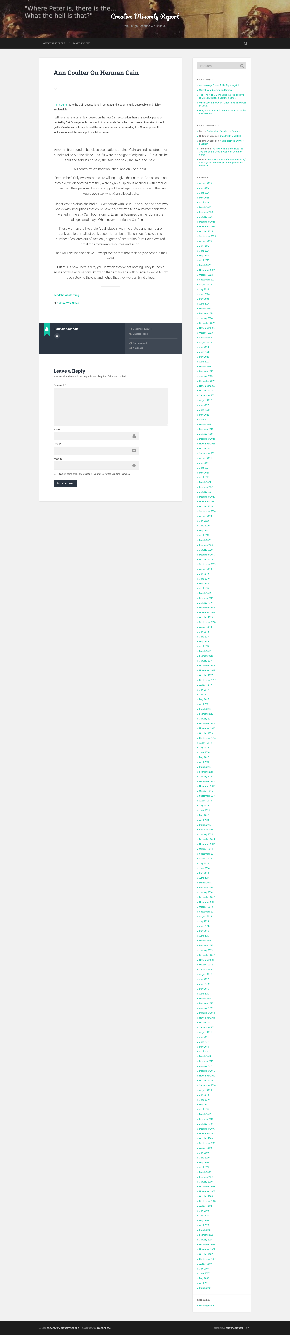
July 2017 (204, 689)
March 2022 (205, 424)
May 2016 (204, 757)
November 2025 (207, 226)
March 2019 (205, 593)
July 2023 (204, 347)
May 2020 (204, 530)
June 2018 (204, 636)
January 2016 (206, 776)
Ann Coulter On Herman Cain (96, 73)
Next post (138, 348)
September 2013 (207, 911)
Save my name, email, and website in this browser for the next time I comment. (94, 474)
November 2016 (207, 728)
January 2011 (206, 1066)
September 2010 (207, 1085)
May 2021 (204, 472)
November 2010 (207, 1075)
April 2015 (204, 820)
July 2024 (204, 289)
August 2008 (205, 1206)
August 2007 (205, 1264)
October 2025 (206, 231)
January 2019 (206, 603)
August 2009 (205, 1148)
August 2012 (205, 974)
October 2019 (206, 559)
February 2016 (206, 771)
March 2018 (205, 651)
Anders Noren (234, 1328)
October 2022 (206, 390)
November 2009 (207, 1133)
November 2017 (207, 670)
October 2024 (206, 275)
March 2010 (205, 1114)
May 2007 (204, 1278)
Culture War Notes (68, 303)
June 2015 (204, 810)
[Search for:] (221, 65)
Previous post (140, 343)
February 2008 (206, 1234)
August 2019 (205, 569)
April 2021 (204, 477)
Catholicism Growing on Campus (215, 90)
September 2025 (207, 236)
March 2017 (205, 709)
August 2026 (205, 183)
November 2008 (207, 1191)
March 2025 (205, 265)
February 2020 (206, 545)
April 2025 (204, 260)
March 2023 (205, 366)
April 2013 (204, 935)
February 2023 (206, 371)
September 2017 (207, 680)
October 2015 (206, 791)
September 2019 (207, 564)
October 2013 (206, 907)
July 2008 (204, 1210)
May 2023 (204, 356)
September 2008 (207, 1201)
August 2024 (205, 284)
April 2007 (204, 1283)
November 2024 (207, 270)
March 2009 (205, 1172)
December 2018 (207, 607)
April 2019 (204, 588)
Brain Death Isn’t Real (230, 136)
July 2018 (204, 632)
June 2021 (204, 468)
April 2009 (204, 1167)
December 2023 (207, 323)
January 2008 (206, 1239)
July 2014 (204, 863)
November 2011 (207, 1017)
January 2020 (206, 550)
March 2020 (205, 540)
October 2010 (206, 1080)
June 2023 (204, 352)
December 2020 (207, 496)
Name (58, 429)
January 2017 (206, 718)
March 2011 (205, 1056)
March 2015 (205, 825)
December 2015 (207, 781)
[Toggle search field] (245, 43)
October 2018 (206, 617)
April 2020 (204, 535)
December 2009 (207, 1128)
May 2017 (204, 699)
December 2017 (207, 665)
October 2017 (206, 675)
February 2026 (206, 212)
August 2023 (205, 342)
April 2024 (204, 303)
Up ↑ (248, 1328)
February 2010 (206, 1119)
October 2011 (206, 1022)
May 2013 (204, 931)
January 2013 (206, 950)
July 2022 (204, 405)
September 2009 (207, 1143)
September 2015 (207, 795)
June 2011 (204, 1042)
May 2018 (204, 641)
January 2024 (206, 318)
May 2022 (204, 414)
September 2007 (207, 1259)
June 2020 (204, 525)
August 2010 (205, 1090)
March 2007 (205, 1288)
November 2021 (207, 443)
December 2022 (207, 381)
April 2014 (204, 877)
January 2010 (206, 1124)
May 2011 (204, 1046)
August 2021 (205, 458)
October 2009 (206, 1138)
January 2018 (206, 660)
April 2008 (204, 1225)
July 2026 (204, 188)
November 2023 (207, 328)
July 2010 (204, 1095)
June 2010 (204, 1099)
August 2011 (205, 1032)
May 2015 (204, 815)
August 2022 (205, 400)
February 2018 (206, 656)
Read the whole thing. (67, 295)
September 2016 (207, 738)
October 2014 (206, 849)
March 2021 (205, 482)
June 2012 (204, 984)
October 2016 (206, 733)
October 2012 (206, 964)
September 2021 (207, 453)
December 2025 (207, 221)
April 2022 (204, 419)
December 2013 (207, 897)
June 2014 (204, 868)
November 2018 (207, 612)
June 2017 (204, 694)
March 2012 (205, 998)
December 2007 (207, 1244)
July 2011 (204, 1037)
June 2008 (204, 1215)
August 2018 (205, 627)
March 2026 (205, 207)
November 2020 (207, 501)
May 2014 (204, 873)
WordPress (104, 1328)
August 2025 (205, 241)
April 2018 (204, 646)
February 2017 (206, 714)
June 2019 (204, 578)
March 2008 (205, 1230)
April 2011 (204, 1051)
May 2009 (204, 1162)
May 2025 (204, 255)
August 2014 (205, 858)
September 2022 (207, 395)
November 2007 (207, 1249)
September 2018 (207, 622)
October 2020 (206, 506)
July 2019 (204, 574)
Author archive (57, 336)
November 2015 (207, 786)
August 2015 (205, 800)
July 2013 (204, 921)
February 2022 (206, 429)
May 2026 (204, 197)
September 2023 (207, 337)
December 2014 (207, 839)
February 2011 (206, 1061)
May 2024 (204, 299)
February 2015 (206, 829)
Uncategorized (140, 334)
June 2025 (204, 250)
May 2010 (204, 1104)
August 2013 (205, 916)
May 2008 (204, 1220)
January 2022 (206, 434)
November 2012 (207, 960)
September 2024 (207, 279)
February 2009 (206, 1177)
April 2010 (204, 1109)
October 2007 (206, 1254)
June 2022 (204, 410)
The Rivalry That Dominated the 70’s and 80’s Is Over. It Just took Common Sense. (221, 96)
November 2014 (207, 844)
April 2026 (204, 202)
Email (57, 444)
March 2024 (205, 308)
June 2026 (204, 193)
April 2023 (204, 361)
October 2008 (206, 1196)
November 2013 (207, 902)
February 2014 (206, 887)
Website (58, 459)
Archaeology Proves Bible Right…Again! (219, 85)
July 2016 (204, 747)
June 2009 (204, 1157)
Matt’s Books (81, 43)
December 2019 (207, 554)
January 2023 (206, 376)
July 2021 (204, 463)
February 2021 (206, 487)
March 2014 (205, 882)
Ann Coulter (61, 104)
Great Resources (54, 43)
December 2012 (207, 955)
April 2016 (204, 762)
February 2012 (206, 1003)
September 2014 (207, 853)
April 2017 (204, 704)
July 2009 (204, 1153)
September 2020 (207, 511)
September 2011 (207, 1027)
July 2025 (204, 246)
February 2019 (206, 598)
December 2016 (207, 723)
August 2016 (205, 742)
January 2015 (206, 834)
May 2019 (204, 583)
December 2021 (207, 438)
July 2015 (204, 805)
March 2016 (205, 767)
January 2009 (206, 1181)
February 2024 (206, 313)
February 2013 (206, 945)
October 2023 (206, 332)
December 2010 (207, 1071)
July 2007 (204, 1268)
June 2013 (204, 926)
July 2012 (204, 979)
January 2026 (206, 217)
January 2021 (206, 492)
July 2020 (204, 520)
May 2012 (204, 989)
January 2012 (206, 1008)
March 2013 (205, 940)
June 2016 (204, 752)
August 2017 (205, 685)
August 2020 (205, 516)
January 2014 (206, 892)
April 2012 (204, 993)
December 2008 (207, 1186)
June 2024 (204, 294)
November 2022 (207, 386)
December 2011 (207, 1013)
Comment (60, 385)
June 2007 (204, 1273)
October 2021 (206, 448)
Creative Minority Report (145, 16)
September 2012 (207, 969)
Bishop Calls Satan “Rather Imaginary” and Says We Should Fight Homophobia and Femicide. (222, 162)
